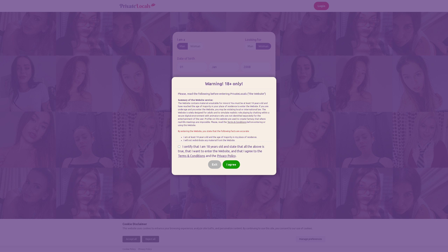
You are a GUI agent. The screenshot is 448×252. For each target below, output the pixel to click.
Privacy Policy (226, 156)
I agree (231, 164)
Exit (214, 164)
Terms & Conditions (236, 122)
